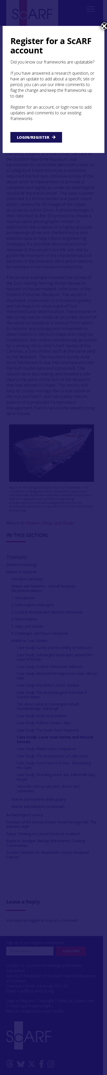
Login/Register (33, 137)
